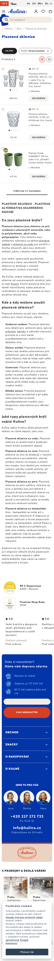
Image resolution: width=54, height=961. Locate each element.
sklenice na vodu (23, 244)
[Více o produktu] (13, 78)
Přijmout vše (27, 952)
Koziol (15, 284)
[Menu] (4, 11)
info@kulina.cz (27, 828)
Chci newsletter (27, 712)
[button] (27, 51)
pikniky (21, 331)
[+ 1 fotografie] (13, 157)
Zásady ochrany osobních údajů (24, 917)
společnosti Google (17, 940)
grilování (10, 331)
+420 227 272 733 (27, 816)
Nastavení (11, 943)
